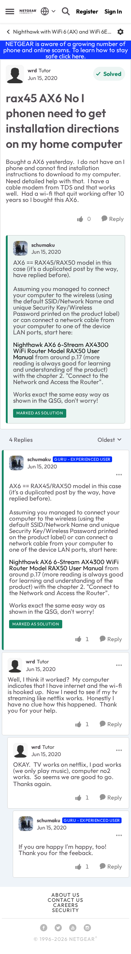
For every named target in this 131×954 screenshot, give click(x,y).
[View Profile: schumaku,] (20, 248)
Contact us (65, 900)
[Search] (65, 11)
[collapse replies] (65, 453)
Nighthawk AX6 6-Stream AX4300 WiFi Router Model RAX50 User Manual (60, 351)
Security (65, 910)
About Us (65, 895)
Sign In (113, 11)
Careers (65, 905)
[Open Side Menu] (10, 11)
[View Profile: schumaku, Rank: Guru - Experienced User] (16, 463)
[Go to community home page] (28, 11)
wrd (32, 70)
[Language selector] (48, 11)
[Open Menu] (120, 32)
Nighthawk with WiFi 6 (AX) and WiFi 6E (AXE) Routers (62, 31)
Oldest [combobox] (110, 439)
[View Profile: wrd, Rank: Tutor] (15, 74)
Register (87, 11)
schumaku (43, 245)
